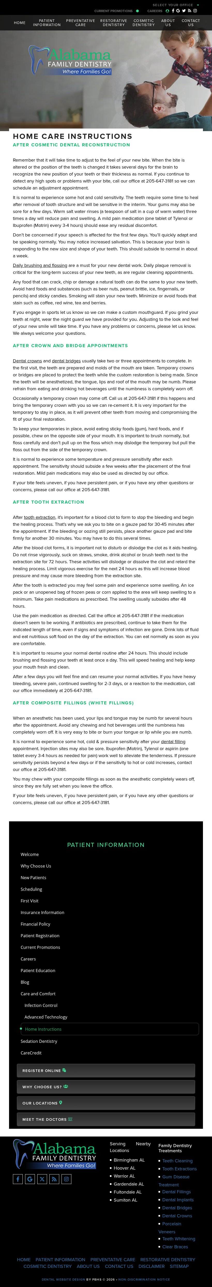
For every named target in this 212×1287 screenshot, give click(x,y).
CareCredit (31, 1052)
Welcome (30, 854)
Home (20, 23)
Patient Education (38, 970)
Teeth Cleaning (177, 1160)
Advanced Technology (46, 1017)
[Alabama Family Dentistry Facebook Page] (173, 11)
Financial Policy (35, 924)
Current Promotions (113, 11)
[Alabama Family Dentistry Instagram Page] (195, 11)
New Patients (33, 877)
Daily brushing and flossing (40, 265)
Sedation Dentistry (39, 1041)
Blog (25, 982)
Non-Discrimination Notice (144, 1279)
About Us (88, 1266)
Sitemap (179, 1266)
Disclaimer (152, 1266)
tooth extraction (39, 517)
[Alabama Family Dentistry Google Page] (178, 11)
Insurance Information (42, 912)
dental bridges (66, 361)
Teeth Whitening (178, 1238)
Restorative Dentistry (167, 1259)
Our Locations (40, 1103)
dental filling (173, 741)
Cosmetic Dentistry (48, 1266)
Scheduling (31, 889)
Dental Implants (178, 1199)
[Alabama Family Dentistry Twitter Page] (184, 11)
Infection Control (41, 1005)
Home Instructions (43, 1029)
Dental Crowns (177, 1215)
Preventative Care (112, 1259)
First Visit (30, 900)
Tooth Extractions (179, 1168)
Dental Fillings (176, 1191)
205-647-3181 (137, 5)
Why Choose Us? (42, 1087)
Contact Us (119, 1266)
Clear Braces (175, 1246)
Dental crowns (27, 361)
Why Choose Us (36, 866)
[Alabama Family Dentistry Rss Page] (189, 11)
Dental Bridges (177, 1207)
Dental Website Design (63, 1279)
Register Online (42, 1070)
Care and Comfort (38, 993)
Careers (155, 11)
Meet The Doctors (45, 1119)
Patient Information (106, 844)
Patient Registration (40, 935)
